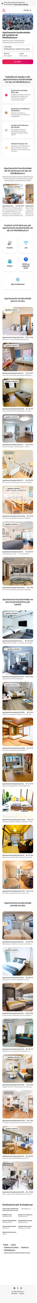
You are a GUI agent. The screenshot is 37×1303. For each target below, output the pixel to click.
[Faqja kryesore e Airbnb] (3, 10)
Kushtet (21, 1293)
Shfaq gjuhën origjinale (21, 4)
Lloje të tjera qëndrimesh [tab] (10, 1209)
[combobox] (18, 49)
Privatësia (14, 1293)
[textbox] (10, 56)
